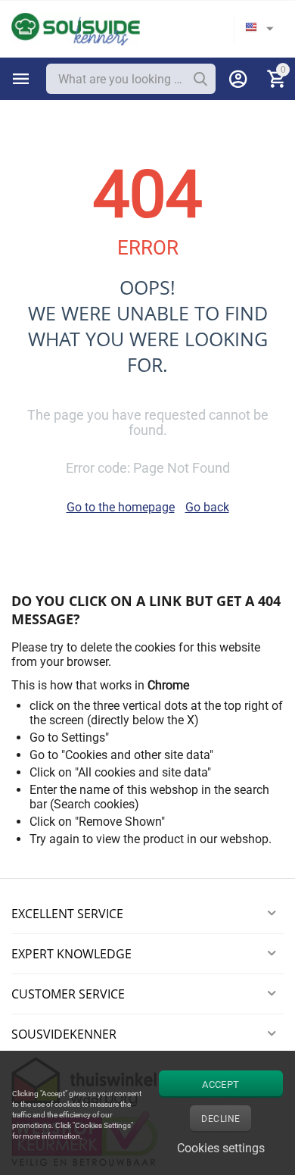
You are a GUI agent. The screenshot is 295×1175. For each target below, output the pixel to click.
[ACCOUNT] (238, 78)
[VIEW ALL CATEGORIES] (21, 79)
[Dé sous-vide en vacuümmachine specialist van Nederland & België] (75, 28)
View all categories (21, 78)
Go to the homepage (121, 507)
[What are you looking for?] (200, 79)
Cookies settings (221, 1148)
